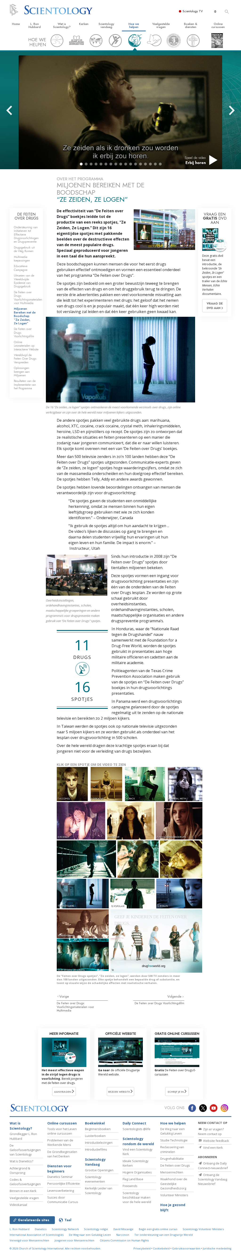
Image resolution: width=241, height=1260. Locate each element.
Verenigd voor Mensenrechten (29, 1240)
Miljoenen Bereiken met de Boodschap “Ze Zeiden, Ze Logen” (25, 315)
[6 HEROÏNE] (131, 820)
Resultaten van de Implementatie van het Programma (25, 384)
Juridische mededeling (217, 1248)
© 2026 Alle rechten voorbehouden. (55, 1248)
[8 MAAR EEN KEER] (87, 858)
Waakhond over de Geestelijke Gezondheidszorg (173, 1183)
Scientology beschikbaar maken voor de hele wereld (137, 1197)
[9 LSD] (138, 858)
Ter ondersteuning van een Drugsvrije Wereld (163, 1234)
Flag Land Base (133, 1179)
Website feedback (215, 1141)
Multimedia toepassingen (22, 259)
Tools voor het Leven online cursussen (62, 1131)
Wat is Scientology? (62, 25)
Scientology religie (96, 1229)
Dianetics (40, 1229)
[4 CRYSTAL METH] (186, 783)
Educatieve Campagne (20, 268)
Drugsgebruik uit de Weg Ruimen (24, 249)
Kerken (83, 24)
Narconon (122, 1234)
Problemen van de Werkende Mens (60, 1142)
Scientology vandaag (106, 25)
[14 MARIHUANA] (83, 923)
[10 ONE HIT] (181, 858)
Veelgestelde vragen (161, 25)
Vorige (64, 996)
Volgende (174, 996)
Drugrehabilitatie (172, 1158)
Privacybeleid (142, 1248)
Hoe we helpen (134, 25)
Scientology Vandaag (95, 1162)
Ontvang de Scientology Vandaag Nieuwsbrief (212, 1179)
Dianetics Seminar (60, 1177)
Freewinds (130, 1186)
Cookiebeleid (161, 1248)
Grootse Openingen (99, 1170)
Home (16, 24)
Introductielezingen (98, 1142)
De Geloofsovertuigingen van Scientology (25, 1149)
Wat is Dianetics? (21, 1161)
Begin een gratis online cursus (158, 1229)
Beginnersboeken (98, 1129)
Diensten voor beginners (59, 1168)
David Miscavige (123, 1229)
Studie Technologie (174, 1140)
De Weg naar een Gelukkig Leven (172, 1131)
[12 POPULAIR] (133, 893)
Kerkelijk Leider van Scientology (98, 1190)
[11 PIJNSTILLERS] (83, 893)
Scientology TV (193, 11)
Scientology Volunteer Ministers (203, 1229)
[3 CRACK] (146, 783)
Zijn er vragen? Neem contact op (211, 1131)
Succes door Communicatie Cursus (62, 1199)
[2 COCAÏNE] (107, 783)
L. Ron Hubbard (34, 25)
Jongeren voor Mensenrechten (74, 1240)
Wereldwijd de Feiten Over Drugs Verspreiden (25, 359)
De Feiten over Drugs (175, 1165)
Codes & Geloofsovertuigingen (25, 1181)
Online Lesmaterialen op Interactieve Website (26, 346)
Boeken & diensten (190, 25)
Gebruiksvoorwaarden (186, 1248)
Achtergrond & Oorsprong (20, 1170)
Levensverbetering (60, 1190)
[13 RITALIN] (179, 893)
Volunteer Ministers (174, 1195)
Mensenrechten (171, 1172)
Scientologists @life (136, 1129)
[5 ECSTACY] (81, 820)
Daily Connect (134, 1123)
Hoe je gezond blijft (172, 1207)
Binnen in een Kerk (23, 1191)
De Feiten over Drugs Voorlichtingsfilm (159, 1003)
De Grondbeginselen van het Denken (62, 1154)
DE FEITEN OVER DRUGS (26, 216)
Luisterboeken (95, 1136)
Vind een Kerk (212, 1147)
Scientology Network (65, 1229)
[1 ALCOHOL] (73, 783)
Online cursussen (218, 25)
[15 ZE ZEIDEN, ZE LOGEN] (83, 954)
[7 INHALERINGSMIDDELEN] (180, 820)
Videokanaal (18, 1205)
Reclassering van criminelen (172, 1149)
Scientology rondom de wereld (138, 1141)
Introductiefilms (96, 1149)
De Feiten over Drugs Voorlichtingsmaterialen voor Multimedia (75, 1007)
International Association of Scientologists (37, 1234)
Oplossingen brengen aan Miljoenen (22, 371)
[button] (81, 164)
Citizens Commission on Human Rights (124, 1240)
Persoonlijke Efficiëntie (63, 1183)
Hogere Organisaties (137, 1172)
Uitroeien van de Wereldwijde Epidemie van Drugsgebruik (24, 281)
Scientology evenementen (95, 1179)
